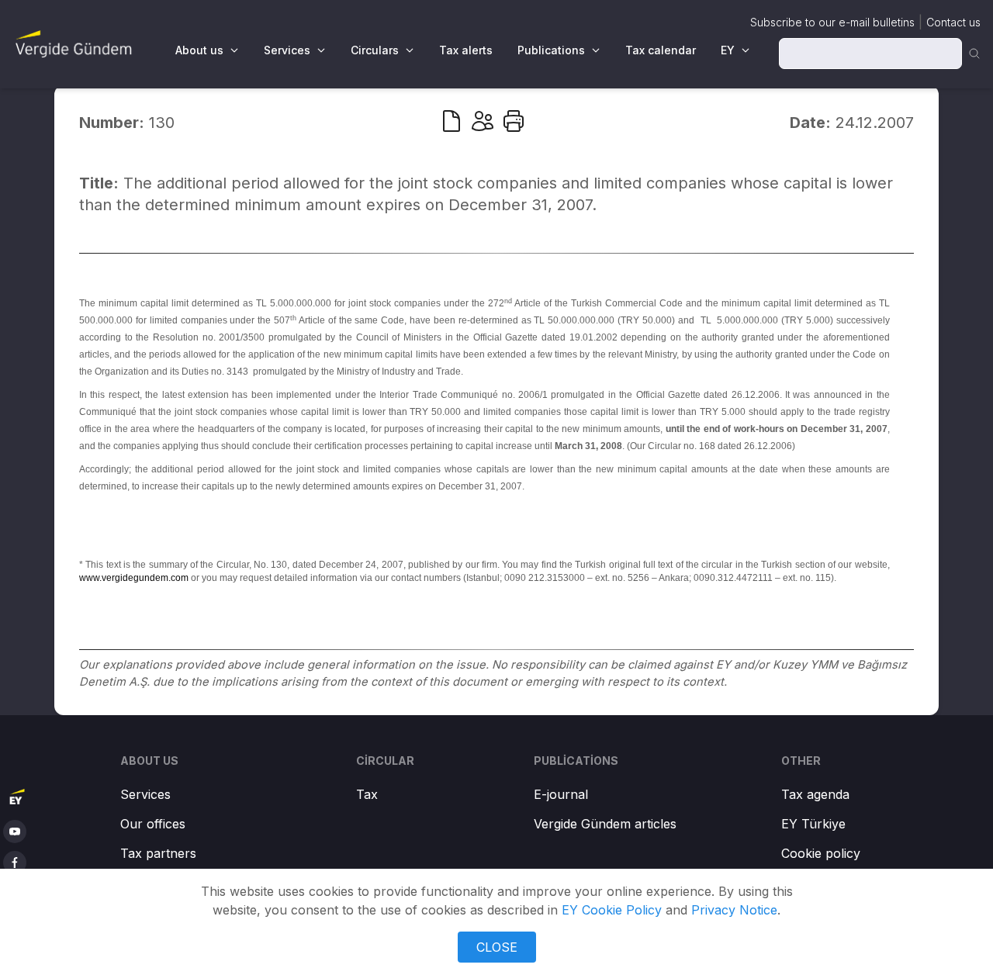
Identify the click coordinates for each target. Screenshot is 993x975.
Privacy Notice (734, 910)
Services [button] (287, 50)
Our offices (152, 824)
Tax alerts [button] (466, 50)
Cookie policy (820, 853)
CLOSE (496, 947)
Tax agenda (815, 794)
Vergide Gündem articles (605, 824)
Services (145, 794)
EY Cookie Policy (612, 910)
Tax (367, 794)
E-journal (561, 794)
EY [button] (728, 50)
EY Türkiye (813, 824)
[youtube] (14, 831)
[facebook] (14, 862)
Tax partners (158, 853)
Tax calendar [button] (660, 50)
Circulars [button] (375, 50)
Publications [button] (551, 50)
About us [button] (199, 50)
